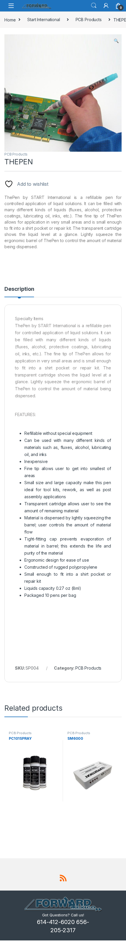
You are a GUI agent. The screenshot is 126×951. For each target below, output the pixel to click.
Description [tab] (19, 289)
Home (10, 19)
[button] (116, 40)
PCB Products (89, 19)
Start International (43, 19)
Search (94, 5)
